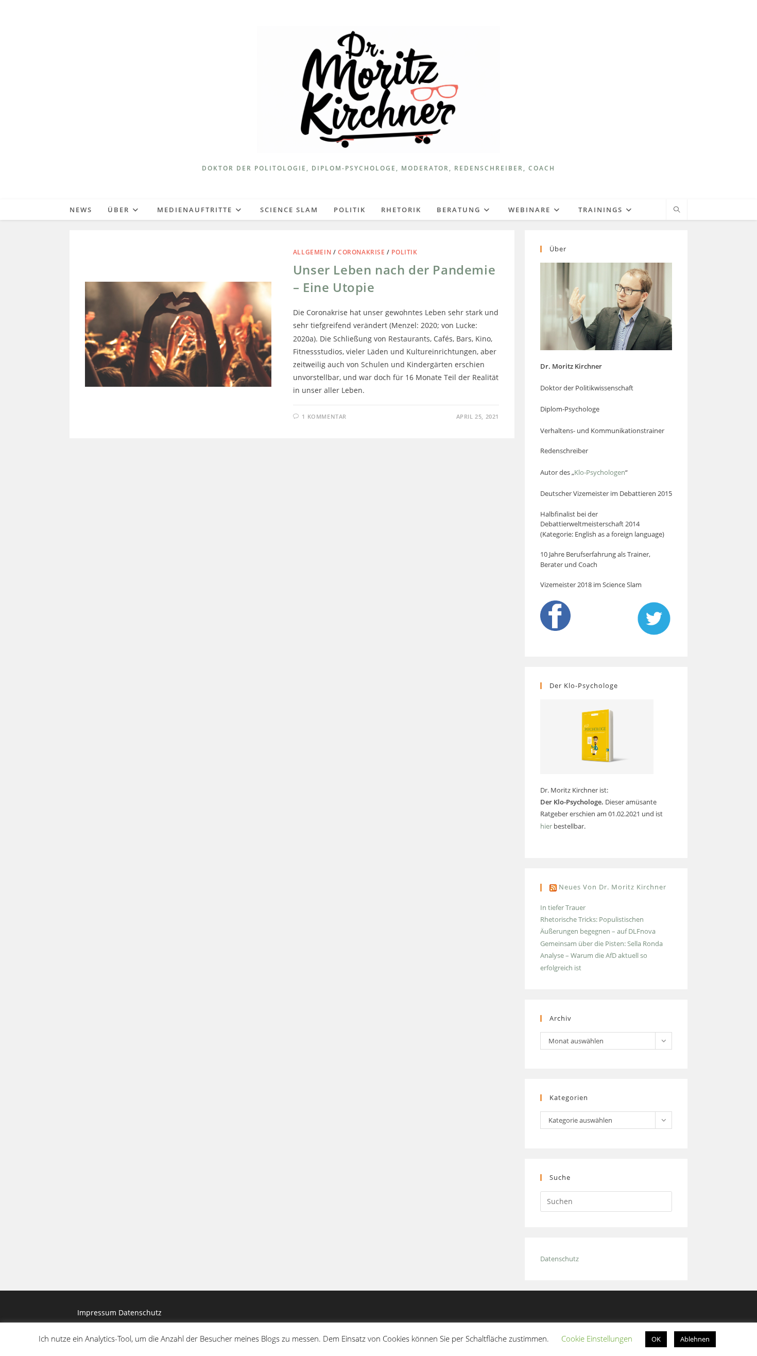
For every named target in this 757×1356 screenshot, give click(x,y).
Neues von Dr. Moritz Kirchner (612, 886)
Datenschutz (559, 1258)
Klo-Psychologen (599, 472)
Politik (404, 252)
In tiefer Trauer (563, 907)
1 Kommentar (324, 416)
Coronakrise (361, 252)
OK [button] (656, 1339)
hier (546, 826)
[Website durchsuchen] (676, 210)
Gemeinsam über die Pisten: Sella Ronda (601, 943)
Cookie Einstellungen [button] (596, 1338)
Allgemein (312, 252)
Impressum (97, 1312)
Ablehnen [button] (695, 1339)
